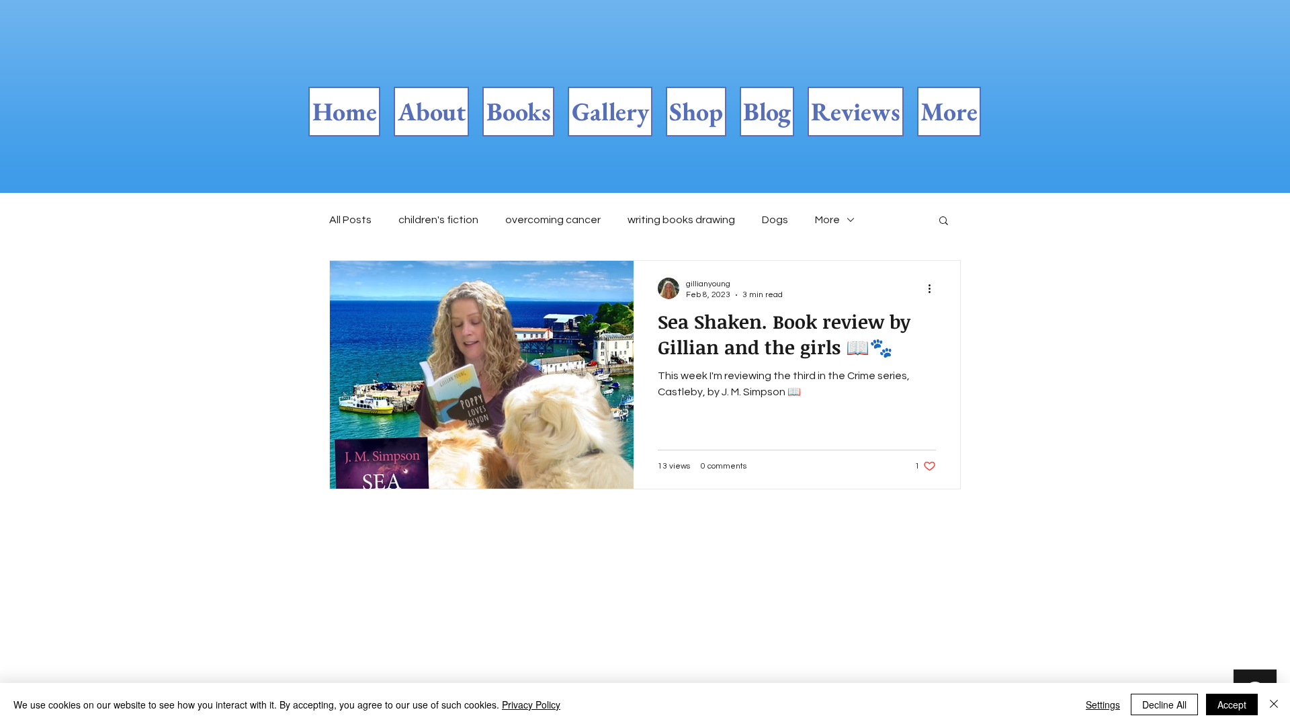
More (827, 219)
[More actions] (934, 288)
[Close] (1274, 704)
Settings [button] (1103, 704)
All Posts (350, 219)
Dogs (775, 219)
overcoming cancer (553, 219)
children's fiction (438, 219)
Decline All (1164, 704)
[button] (943, 221)
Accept (1231, 704)
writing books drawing (681, 219)
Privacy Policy (531, 704)
